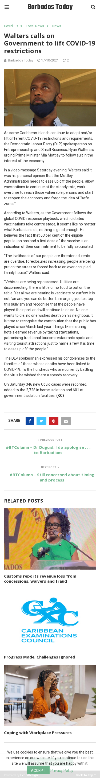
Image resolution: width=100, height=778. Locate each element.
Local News (35, 26)
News (56, 26)
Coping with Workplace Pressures (38, 732)
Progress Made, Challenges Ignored (39, 657)
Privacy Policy (61, 770)
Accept (38, 770)
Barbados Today (50, 7)
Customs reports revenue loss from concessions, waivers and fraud (40, 578)
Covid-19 (11, 26)
